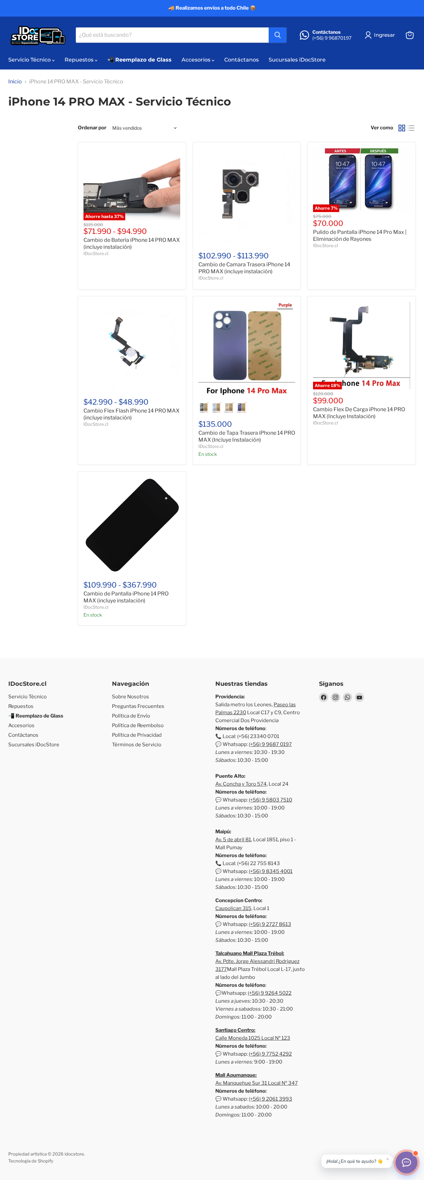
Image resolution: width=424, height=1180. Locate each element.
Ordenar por (92, 128)
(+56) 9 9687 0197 (270, 744)
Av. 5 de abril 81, (233, 840)
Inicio (15, 82)
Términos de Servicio (136, 745)
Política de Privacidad (137, 735)
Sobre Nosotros (130, 697)
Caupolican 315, (233, 908)
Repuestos (80, 60)
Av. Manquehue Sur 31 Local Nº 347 (256, 1083)
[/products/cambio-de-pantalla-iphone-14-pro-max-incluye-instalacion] (132, 525)
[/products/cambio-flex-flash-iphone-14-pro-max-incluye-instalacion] (132, 346)
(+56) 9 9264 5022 (270, 993)
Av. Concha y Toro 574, (241, 784)
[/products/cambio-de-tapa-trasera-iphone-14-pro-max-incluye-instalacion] (246, 350)
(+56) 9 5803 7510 (270, 800)
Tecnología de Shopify (30, 1160)
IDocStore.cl (95, 253)
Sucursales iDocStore (297, 60)
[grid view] (401, 128)
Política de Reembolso (138, 725)
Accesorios (197, 60)
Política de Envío (131, 716)
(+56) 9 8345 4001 (270, 871)
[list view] (411, 128)
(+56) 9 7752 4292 (270, 1054)
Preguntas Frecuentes (138, 706)
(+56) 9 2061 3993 (270, 1099)
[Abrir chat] (406, 1162)
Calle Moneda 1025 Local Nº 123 (252, 1038)
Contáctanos (241, 60)
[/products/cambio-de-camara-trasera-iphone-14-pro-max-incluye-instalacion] (246, 196)
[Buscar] (278, 35)
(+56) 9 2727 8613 (270, 924)
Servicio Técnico (30, 60)
